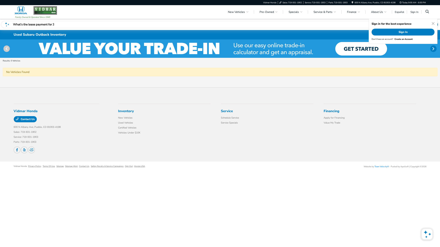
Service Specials (229, 122)
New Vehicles (125, 117)
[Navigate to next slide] (437, 48)
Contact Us (27, 119)
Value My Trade (332, 122)
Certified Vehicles (127, 127)
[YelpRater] (24, 149)
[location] (352, 2)
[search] (427, 12)
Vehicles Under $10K (129, 132)
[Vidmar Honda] (36, 10)
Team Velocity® (382, 166)
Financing (331, 111)
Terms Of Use (49, 166)
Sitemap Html (71, 166)
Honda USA (139, 166)
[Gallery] (220, 48)
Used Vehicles (125, 122)
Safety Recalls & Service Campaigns (107, 166)
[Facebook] (17, 149)
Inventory (126, 111)
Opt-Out (129, 166)
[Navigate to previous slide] (2, 48)
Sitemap (60, 166)
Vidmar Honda (20, 166)
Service (227, 111)
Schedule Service (230, 117)
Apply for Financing (334, 117)
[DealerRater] (31, 149)
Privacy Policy (34, 166)
